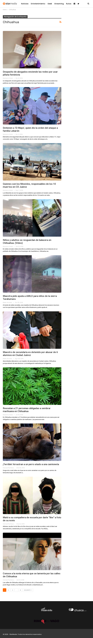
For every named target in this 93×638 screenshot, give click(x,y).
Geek (50, 3)
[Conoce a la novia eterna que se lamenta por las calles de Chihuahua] (32, 551)
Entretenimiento (38, 3)
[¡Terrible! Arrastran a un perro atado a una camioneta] (32, 442)
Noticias (24, 3)
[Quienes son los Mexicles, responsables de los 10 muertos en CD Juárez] (32, 162)
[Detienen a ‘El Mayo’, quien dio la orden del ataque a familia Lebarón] (32, 105)
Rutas (68, 3)
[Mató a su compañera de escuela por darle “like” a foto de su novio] (32, 495)
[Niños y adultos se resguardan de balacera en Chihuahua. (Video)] (32, 218)
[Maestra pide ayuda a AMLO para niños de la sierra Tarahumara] (32, 274)
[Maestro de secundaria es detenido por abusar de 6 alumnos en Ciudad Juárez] (32, 330)
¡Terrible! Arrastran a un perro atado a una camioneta (31, 464)
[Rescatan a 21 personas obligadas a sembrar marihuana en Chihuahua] (32, 386)
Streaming (59, 3)
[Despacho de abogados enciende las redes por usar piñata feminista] (32, 49)
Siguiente (27, 590)
